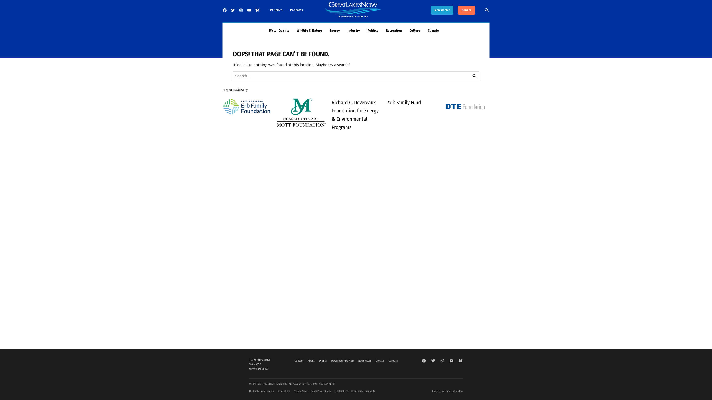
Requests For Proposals (363, 391)
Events (323, 360)
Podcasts (296, 10)
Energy (335, 31)
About (311, 360)
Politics (372, 31)
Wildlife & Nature (309, 31)
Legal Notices (341, 391)
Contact (298, 360)
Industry (353, 31)
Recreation (394, 31)
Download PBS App (342, 360)
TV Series (276, 10)
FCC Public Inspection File (261, 391)
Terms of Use (284, 391)
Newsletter (442, 10)
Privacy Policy (300, 391)
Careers (393, 360)
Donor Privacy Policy (321, 391)
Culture (414, 31)
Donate (467, 10)
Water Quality (279, 31)
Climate (433, 31)
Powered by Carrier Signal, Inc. (447, 391)
